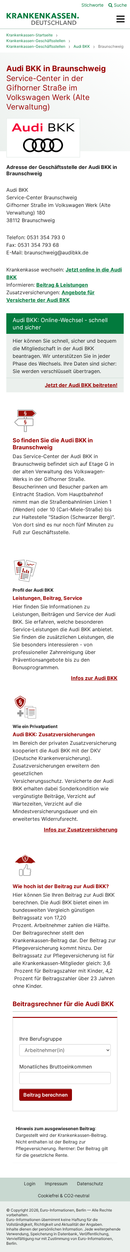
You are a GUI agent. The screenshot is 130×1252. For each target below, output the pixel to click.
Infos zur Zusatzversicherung (80, 829)
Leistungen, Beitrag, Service (47, 598)
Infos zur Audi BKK (94, 678)
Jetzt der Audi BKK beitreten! (81, 385)
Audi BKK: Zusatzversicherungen (54, 734)
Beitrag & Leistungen (62, 285)
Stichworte (92, 5)
